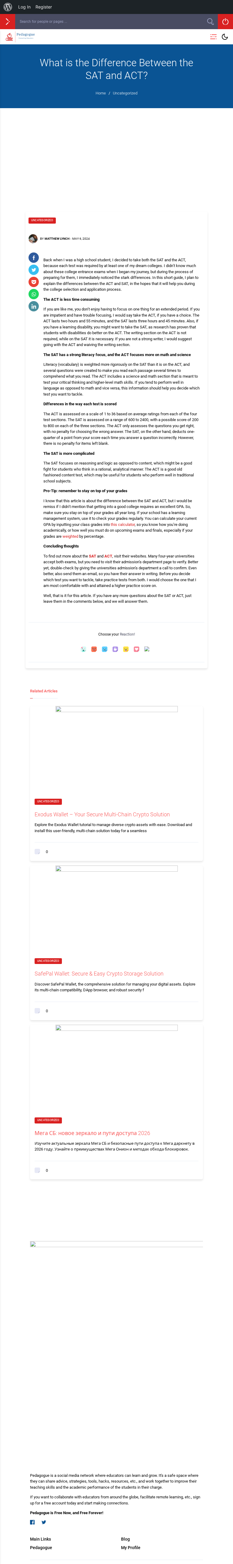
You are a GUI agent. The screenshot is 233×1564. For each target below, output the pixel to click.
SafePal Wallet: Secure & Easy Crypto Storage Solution (99, 973)
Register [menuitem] (43, 6)
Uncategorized (42, 220)
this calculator (123, 524)
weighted (70, 536)
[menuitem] (8, 7)
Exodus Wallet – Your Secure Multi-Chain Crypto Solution (102, 814)
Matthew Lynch (57, 238)
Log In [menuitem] (24, 6)
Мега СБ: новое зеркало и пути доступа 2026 (92, 1133)
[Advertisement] (116, 153)
